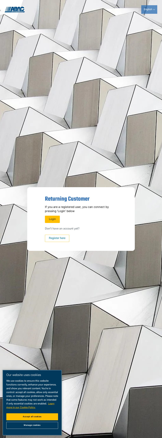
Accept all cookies (32, 417)
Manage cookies (32, 425)
